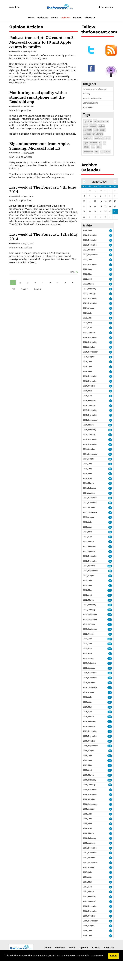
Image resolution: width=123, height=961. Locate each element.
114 (109, 707)
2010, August (88, 692)
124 (109, 639)
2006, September (90, 921)
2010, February (89, 721)
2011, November (90, 619)
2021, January (89, 332)
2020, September (90, 352)
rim (101, 151)
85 (110, 493)
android (102, 126)
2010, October (89, 683)
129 (109, 610)
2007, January (89, 901)
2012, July (87, 580)
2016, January (89, 405)
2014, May (87, 473)
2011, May (87, 649)
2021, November (90, 303)
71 (110, 508)
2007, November (90, 853)
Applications (88, 108)
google (102, 130)
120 (109, 644)
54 (110, 449)
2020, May (87, 371)
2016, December (90, 376)
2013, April (87, 537)
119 (109, 629)
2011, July (87, 639)
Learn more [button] (97, 955)
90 (110, 634)
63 (110, 483)
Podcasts (42, 17)
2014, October (89, 449)
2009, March (88, 775)
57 (110, 517)
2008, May (87, 824)
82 (110, 653)
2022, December (90, 264)
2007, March (88, 892)
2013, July (87, 522)
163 (109, 775)
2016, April (87, 396)
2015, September (90, 420)
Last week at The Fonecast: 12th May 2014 (43, 236)
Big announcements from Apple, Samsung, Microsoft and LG (39, 146)
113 (109, 605)
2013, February (89, 546)
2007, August (88, 867)
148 (109, 746)
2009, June (87, 760)
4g (105, 143)
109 (109, 619)
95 (110, 551)
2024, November (90, 235)
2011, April (87, 653)
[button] (15, 7)
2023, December (90, 240)
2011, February (89, 663)
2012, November (90, 561)
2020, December (90, 337)
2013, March (88, 541)
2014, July (87, 464)
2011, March (88, 658)
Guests (77, 17)
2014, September (90, 454)
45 (110, 444)
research (93, 126)
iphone (86, 147)
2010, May (87, 707)
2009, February (89, 780)
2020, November (90, 342)
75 (110, 522)
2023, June (87, 260)
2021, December (90, 298)
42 (110, 454)
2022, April (87, 279)
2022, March (88, 284)
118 (109, 673)
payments (87, 130)
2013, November (90, 503)
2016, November (90, 381)
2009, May (87, 765)
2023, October (89, 250)
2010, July (87, 697)
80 (110, 585)
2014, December (90, 439)
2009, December (90, 731)
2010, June (87, 702)
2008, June (87, 819)
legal (86, 143)
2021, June (87, 318)
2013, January (89, 551)
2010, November (90, 678)
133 (109, 590)
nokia (95, 130)
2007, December (90, 848)
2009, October (89, 741)
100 (109, 595)
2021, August (88, 308)
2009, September (90, 746)
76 (110, 512)
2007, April (87, 887)
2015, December (90, 410)
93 (110, 751)
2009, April (87, 770)
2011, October (89, 624)
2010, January (89, 726)
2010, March (88, 717)
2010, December (90, 673)
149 (109, 741)
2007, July (87, 872)
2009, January (89, 785)
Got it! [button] (113, 955)
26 (110, 435)
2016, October (89, 386)
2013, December (90, 498)
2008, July (87, 814)
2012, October (89, 566)
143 (109, 726)
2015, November (90, 415)
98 (110, 571)
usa (93, 147)
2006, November (90, 911)
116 (109, 668)
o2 (100, 143)
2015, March (88, 425)
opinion (88, 121)
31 (110, 459)
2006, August (88, 926)
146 (109, 736)
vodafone (98, 138)
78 (110, 488)
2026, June (87, 230)
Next (23, 289)
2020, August (88, 357)
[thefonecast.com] (60, 7)
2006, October (89, 916)
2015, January (89, 435)
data (96, 151)
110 (109, 600)
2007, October (89, 858)
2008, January (89, 843)
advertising (88, 151)
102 (109, 566)
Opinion (65, 17)
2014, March (88, 483)
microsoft (93, 143)
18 (110, 430)
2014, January (89, 493)
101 (109, 658)
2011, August (88, 634)
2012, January (89, 610)
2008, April (87, 828)
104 (109, 717)
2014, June (87, 469)
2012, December (90, 556)
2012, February (89, 605)
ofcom (107, 151)
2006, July (87, 931)
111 (110, 692)
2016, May (87, 391)
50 (110, 469)
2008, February (89, 838)
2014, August (88, 459)
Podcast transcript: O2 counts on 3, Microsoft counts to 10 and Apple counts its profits (42, 42)
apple (85, 126)
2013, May (87, 532)
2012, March (88, 600)
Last (36, 289)
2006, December (90, 906)
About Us (90, 17)
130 (109, 624)
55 (110, 478)
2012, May (87, 590)
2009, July (87, 756)
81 (110, 556)
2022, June (87, 269)
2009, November (90, 736)
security (107, 138)
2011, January (89, 668)
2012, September (90, 571)
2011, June (87, 644)
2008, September (90, 804)
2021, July (87, 313)
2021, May (87, 323)
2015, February (89, 430)
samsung (87, 134)
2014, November (90, 444)
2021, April (87, 328)
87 (110, 561)
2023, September (90, 255)
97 (110, 546)
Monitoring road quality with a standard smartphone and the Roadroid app (38, 97)
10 (13, 289)
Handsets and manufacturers (94, 89)
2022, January (89, 294)
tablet (99, 147)
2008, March (88, 833)
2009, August (88, 751)
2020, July (87, 362)
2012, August (88, 576)
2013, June (87, 527)
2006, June (87, 935)
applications (103, 121)
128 (109, 702)
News (54, 17)
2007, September (90, 862)
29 (110, 785)
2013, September (90, 512)
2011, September (90, 629)
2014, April (87, 478)
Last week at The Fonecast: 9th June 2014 (42, 189)
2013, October (89, 507)
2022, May (87, 274)
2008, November (90, 794)
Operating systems (90, 103)
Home (30, 17)
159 (109, 756)
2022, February (89, 289)
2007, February (89, 897)
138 (109, 663)
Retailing (86, 94)
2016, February (89, 400)
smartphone (98, 134)
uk (95, 121)
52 (110, 474)
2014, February (89, 488)
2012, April (87, 595)
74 (110, 537)
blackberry (88, 138)
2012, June (87, 585)
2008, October (89, 799)
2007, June (87, 877)
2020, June (87, 366)
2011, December (90, 614)
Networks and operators (92, 98)
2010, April (87, 712)
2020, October (89, 347)
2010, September (90, 687)
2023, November (90, 245)
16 (110, 425)
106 (109, 615)
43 (110, 464)
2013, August (88, 517)
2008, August (88, 809)
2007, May (87, 882)
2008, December (90, 790)
